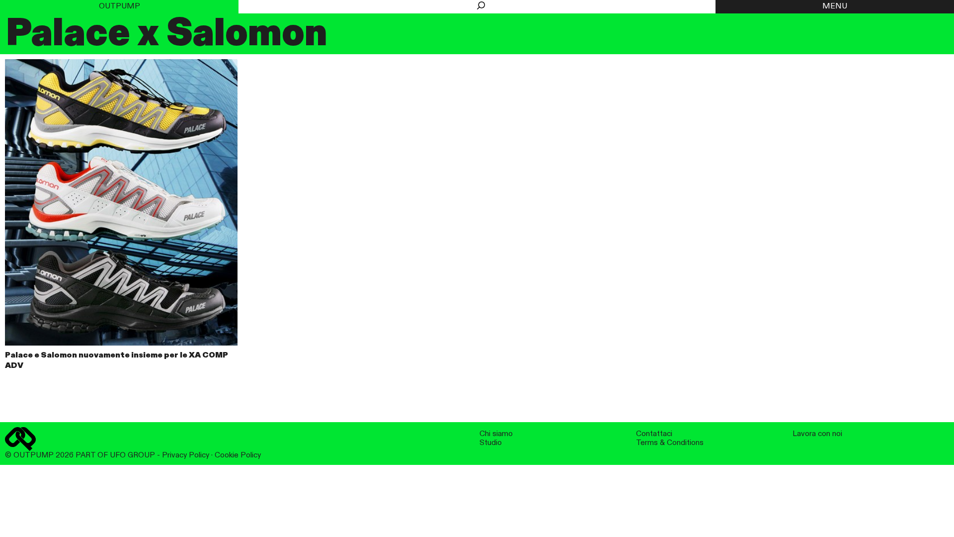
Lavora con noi (817, 434)
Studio (490, 443)
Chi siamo (496, 434)
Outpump (119, 6)
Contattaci (654, 434)
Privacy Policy (185, 455)
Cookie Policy (238, 455)
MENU (834, 6)
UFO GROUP (132, 455)
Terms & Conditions (670, 443)
